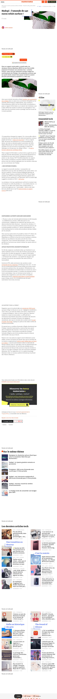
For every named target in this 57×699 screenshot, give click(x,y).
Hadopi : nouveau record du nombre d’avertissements (21, 484)
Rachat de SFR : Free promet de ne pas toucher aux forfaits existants (19, 550)
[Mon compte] (43, 2)
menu (2, 2)
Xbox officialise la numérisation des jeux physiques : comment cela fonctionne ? (48, 581)
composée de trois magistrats (10, 265)
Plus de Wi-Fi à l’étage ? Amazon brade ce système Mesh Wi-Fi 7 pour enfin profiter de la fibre (19, 666)
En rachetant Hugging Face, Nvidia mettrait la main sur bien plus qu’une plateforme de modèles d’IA (19, 584)
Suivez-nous (23, 59)
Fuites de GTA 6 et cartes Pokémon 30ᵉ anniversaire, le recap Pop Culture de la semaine (48, 655)
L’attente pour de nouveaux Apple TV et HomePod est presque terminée (48, 644)
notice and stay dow (18, 140)
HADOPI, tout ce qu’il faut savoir (11, 381)
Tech (40, 6)
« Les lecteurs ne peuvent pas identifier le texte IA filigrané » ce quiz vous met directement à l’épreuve (48, 534)
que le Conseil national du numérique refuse (18, 149)
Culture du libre (47, 6)
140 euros (21, 179)
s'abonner (52, 1)
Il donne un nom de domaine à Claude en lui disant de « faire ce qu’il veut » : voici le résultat (19, 616)
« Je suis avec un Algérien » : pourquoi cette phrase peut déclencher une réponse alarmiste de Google (19, 644)
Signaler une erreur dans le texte (10, 418)
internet (22, 156)
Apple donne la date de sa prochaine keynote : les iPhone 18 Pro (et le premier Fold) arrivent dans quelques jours (48, 559)
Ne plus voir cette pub (7, 49)
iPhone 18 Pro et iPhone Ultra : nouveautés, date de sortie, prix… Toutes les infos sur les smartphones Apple (50, 124)
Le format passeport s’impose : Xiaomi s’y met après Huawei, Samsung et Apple (48, 545)
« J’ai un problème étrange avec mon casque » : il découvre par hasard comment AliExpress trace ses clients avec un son (48, 633)
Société (11, 424)
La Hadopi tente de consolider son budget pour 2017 (22, 491)
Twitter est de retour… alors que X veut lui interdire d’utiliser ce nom (19, 562)
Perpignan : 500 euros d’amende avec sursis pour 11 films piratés (21, 470)
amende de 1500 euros (28, 308)
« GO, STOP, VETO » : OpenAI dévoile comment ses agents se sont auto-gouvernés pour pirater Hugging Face (19, 573)
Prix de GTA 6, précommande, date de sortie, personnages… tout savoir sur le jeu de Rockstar (19, 534)
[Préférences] (46, 2)
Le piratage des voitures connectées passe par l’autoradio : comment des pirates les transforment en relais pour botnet (19, 655)
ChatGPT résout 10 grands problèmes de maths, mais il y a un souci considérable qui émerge (47, 138)
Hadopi (4, 424)
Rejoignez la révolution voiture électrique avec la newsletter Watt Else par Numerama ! (22, 456)
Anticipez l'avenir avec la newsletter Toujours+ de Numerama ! (46, 113)
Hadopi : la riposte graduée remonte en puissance (22, 463)
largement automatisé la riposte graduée (23, 276)
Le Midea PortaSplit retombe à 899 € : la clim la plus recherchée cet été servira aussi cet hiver (47, 131)
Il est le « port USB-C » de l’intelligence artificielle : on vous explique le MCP (48, 666)
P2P (54, 6)
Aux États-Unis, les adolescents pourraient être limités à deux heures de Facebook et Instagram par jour (48, 570)
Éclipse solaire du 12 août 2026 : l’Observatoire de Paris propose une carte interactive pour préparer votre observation (46, 145)
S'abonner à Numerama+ (18, 404)
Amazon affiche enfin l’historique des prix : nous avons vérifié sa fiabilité (19, 633)
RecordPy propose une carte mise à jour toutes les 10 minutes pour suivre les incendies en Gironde (47, 152)
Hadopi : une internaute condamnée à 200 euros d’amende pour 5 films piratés (22, 477)
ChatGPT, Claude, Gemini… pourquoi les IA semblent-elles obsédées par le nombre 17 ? (48, 616)
